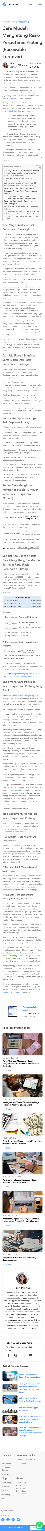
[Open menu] (40, 4)
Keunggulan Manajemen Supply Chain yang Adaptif (29, 1375)
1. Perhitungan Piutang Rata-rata (17, 196)
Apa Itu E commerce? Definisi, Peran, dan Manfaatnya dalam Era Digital (30, 1419)
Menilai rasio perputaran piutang (15, 695)
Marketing (6, 1494)
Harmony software (17, 955)
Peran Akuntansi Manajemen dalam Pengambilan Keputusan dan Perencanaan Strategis (30, 1431)
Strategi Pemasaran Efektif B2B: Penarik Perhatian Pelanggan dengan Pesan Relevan (29, 1388)
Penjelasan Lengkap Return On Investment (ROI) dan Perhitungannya (19, 675)
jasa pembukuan (17, 790)
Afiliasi (32, 1459)
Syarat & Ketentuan (7, 1511)
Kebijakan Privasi (6, 1515)
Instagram (6, 992)
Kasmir (5, 237)
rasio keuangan (12, 98)
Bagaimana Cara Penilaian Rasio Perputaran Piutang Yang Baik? (20, 202)
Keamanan (6, 1463)
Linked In (18, 992)
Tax (3, 1499)
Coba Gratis (36, 1528)
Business (5, 1486)
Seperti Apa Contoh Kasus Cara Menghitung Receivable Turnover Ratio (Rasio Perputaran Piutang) (21, 191)
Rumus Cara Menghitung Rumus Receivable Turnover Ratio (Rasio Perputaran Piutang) (20, 184)
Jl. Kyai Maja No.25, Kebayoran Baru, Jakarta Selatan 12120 (21, 1488)
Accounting (24, 21)
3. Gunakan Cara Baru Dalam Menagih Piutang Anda (22, 217)
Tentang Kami (21, 1459)
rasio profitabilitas (9, 111)
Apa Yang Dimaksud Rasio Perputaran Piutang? (22, 170)
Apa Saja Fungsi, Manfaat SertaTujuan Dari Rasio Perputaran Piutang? (20, 174)
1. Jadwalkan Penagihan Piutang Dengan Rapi (22, 211)
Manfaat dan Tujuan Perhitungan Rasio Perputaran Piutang (20, 179)
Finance (5, 1490)
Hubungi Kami (21, 1463)
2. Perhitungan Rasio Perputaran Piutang (20, 198)
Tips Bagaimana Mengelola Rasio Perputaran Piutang (21, 207)
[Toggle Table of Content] (37, 167)
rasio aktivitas (11, 93)
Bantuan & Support (6, 1469)
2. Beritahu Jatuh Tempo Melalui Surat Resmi (22, 214)
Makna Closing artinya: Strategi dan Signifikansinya (30, 1399)
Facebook (36, 989)
